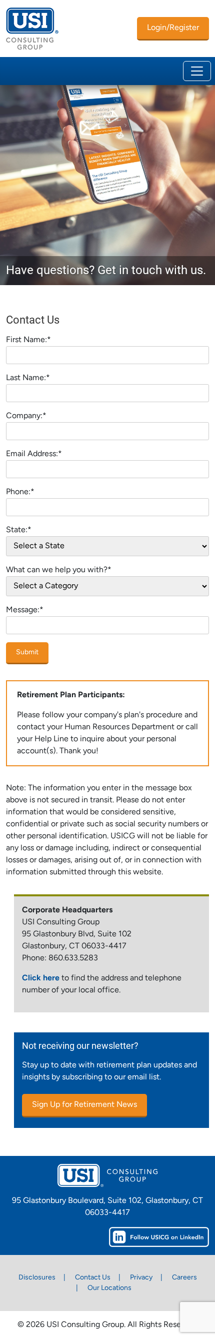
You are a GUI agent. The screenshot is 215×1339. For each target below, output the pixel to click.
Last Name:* (28, 378)
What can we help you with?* (59, 570)
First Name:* (28, 340)
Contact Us (92, 1277)
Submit (27, 652)
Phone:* (20, 492)
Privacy (141, 1277)
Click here (41, 978)
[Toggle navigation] (197, 71)
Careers (184, 1277)
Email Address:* (34, 454)
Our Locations (110, 1288)
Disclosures (37, 1277)
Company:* (26, 416)
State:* (19, 530)
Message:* (25, 610)
